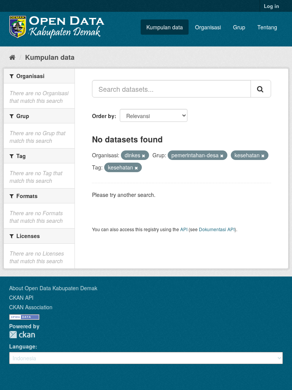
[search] (261, 89)
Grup (239, 27)
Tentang (267, 27)
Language (22, 346)
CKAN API (21, 297)
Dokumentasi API (217, 229)
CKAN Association (30, 307)
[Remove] (143, 155)
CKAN (22, 335)
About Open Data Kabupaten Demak (53, 288)
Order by (103, 116)
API (183, 229)
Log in (271, 6)
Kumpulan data (164, 27)
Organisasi (208, 27)
